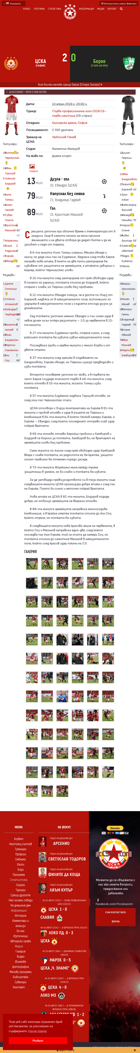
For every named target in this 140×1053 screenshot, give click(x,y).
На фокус (64, 827)
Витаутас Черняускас (9, 155)
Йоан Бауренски (9, 337)
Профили (20, 854)
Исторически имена (120, 3)
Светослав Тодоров (67, 859)
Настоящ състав (20, 844)
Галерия (33, 170)
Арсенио (61, 843)
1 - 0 (63, 909)
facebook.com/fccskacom (114, 903)
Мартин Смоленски (9, 347)
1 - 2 (80, 1014)
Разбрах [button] (38, 1040)
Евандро (9, 261)
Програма (39, 9)
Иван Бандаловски (126, 176)
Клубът (27, 9)
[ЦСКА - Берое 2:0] (32, 565)
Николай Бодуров (9, 180)
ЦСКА (53, 909)
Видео (20, 957)
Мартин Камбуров (126, 352)
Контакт (112, 9)
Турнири (20, 890)
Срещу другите (20, 895)
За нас (20, 931)
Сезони (20, 885)
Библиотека (20, 977)
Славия (47, 917)
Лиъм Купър (61, 890)
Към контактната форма (115, 917)
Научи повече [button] (37, 1031)
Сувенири (20, 982)
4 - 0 (63, 987)
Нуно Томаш (9, 197)
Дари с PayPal (66, 1050)
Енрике (9, 255)
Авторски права (20, 941)
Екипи (20, 864)
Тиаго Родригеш (9, 248)
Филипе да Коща (64, 874)
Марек (56, 960)
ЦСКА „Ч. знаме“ (54, 968)
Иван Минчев (126, 342)
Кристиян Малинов (9, 227)
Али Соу (7, 357)
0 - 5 (67, 960)
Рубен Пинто (9, 217)
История (20, 916)
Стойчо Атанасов (9, 301)
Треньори (20, 849)
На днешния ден (20, 905)
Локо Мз (48, 995)
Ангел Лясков (9, 207)
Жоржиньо (9, 240)
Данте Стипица (9, 286)
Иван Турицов (9, 170)
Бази (21, 870)
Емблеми (20, 859)
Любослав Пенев (64, 137)
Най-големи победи (21, 900)
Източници (20, 936)
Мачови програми (20, 972)
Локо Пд (56, 933)
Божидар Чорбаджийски (9, 311)
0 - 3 (69, 933)
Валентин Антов (9, 327)
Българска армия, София (69, 122)
